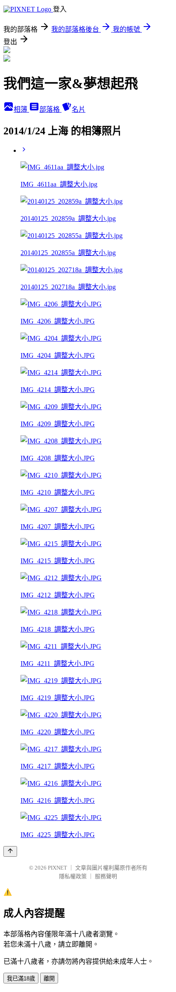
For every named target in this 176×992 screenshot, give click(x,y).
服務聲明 (106, 876)
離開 (49, 978)
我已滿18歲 (21, 978)
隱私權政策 (73, 876)
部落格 (50, 109)
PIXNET (57, 867)
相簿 (21, 109)
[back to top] (10, 851)
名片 (78, 109)
